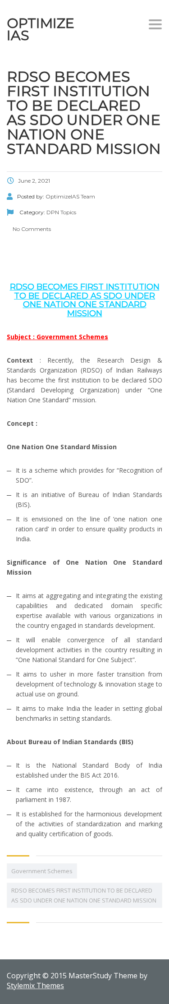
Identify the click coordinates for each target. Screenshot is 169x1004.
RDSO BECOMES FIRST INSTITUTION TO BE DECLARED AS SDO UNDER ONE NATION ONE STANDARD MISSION (83, 895)
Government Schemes (42, 871)
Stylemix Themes (35, 985)
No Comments (31, 229)
